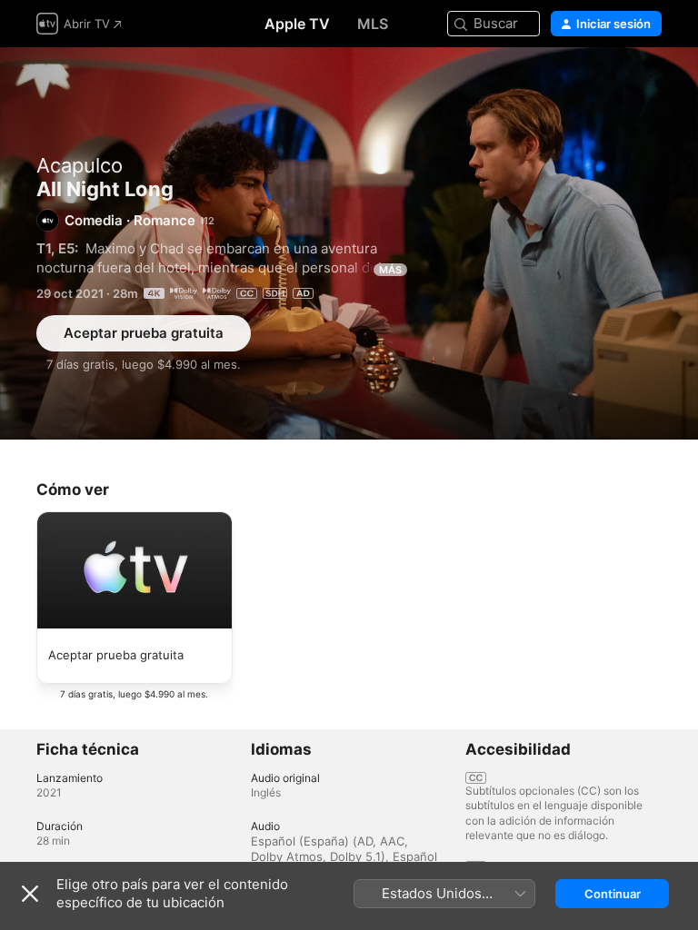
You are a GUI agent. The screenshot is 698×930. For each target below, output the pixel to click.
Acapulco (79, 165)
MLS (372, 24)
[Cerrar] (30, 893)
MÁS (390, 269)
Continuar (612, 893)
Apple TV (297, 24)
